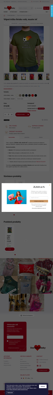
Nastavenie (10, 392)
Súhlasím (43, 386)
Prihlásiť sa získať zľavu (39, 201)
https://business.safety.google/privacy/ (19, 389)
